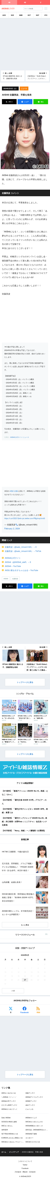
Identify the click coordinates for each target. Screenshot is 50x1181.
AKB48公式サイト (13, 558)
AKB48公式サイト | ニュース (19, 437)
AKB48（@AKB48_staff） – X (18, 562)
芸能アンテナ (30, 1093)
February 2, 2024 (12, 528)
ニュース (24, 88)
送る (42, 102)
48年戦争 (4, 1130)
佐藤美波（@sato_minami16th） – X (21, 547)
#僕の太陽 (14, 491)
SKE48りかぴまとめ (32, 1142)
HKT (29, 15)
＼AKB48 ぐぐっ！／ (8, 1097)
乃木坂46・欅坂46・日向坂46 (25, 1172)
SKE (12, 15)
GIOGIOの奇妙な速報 (9, 1121)
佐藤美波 (15, 579)
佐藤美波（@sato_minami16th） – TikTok (23, 551)
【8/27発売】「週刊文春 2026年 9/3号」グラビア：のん (24, 802)
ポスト (10, 102)
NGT (37, 15)
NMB (21, 15)
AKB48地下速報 (31, 1134)
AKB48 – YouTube (13, 566)
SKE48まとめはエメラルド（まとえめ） (15, 1142)
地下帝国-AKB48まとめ (9, 1134)
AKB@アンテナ (31, 1101)
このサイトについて (25, 1161)
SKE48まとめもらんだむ (34, 1121)
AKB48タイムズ (31, 1117)
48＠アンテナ (30, 1105)
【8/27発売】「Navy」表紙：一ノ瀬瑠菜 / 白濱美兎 (23, 830)
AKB (4, 15)
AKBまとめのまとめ (8, 1093)
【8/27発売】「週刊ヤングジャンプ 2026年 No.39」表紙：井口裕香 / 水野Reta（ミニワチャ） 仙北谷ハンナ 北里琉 (24, 821)
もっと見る (25, 925)
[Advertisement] (25, 44)
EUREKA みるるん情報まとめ (12, 1138)
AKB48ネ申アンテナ (8, 1101)
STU (45, 15)
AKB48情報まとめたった (34, 1125)
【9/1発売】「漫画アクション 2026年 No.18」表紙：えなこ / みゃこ (25, 792)
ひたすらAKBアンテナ (9, 1105)
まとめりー (29, 1138)
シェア (26, 102)
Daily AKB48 (5, 1117)
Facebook (24, 1012)
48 (9, 2)
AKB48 (6, 579)
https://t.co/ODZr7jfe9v (13, 518)
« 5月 (13, 991)
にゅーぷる (29, 1109)
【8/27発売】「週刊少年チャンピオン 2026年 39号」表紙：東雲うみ (25, 811)
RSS (38, 1012)
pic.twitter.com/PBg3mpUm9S (33, 518)
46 (25, 2)
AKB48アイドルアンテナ (34, 1097)
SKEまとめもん (7, 1125)
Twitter (25, 1165)
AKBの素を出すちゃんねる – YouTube (21, 570)
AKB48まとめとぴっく (9, 1109)
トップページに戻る (25, 682)
